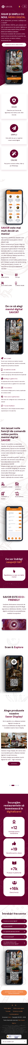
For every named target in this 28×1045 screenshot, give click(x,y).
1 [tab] (7, 583)
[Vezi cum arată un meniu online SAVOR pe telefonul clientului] (14, 206)
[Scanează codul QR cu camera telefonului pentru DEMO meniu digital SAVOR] (14, 336)
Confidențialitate (14, 1014)
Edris (9, 1017)
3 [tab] (12, 583)
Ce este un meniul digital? (10, 921)
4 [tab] (14, 583)
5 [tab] (16, 583)
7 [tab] (21, 583)
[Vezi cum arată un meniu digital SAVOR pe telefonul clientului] (14, 66)
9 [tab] (22, 695)
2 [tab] (9, 583)
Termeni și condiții (17, 1011)
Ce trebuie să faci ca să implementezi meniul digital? (11, 943)
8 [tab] (19, 695)
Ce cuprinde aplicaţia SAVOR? (11, 931)
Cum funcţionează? (8, 937)
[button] (20, 6)
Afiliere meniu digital (18, 1008)
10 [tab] (24, 695)
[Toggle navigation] (25, 6)
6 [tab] (18, 583)
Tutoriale (8, 1011)
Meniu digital (7, 1008)
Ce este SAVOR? (7, 926)
